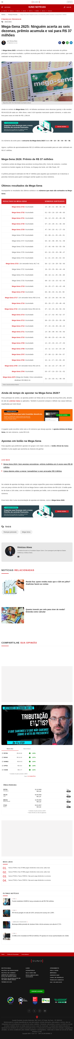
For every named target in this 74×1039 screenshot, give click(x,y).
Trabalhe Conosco (57, 980)
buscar (69, 7)
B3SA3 (6, 757)
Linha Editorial (25, 954)
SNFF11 (31, 10)
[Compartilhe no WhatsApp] (67, 42)
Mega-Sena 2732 (18, 212)
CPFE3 (6, 765)
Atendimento (54, 968)
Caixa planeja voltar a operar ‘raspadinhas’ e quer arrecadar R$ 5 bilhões (32, 471)
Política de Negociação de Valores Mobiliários (10, 979)
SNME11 (37, 10)
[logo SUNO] (35, 2)
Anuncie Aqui (54, 975)
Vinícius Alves (24, 547)
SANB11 (6, 761)
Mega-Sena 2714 (18, 315)
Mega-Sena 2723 (12, 263)
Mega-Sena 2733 (18, 207)
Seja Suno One (31, 972)
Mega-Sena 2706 (18, 360)
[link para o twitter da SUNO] (34, 1011)
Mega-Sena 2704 (18, 371)
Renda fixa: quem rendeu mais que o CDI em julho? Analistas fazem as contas (48, 583)
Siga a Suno (54, 970)
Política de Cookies (8, 972)
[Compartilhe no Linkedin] (71, 42)
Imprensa (53, 972)
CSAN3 (6, 770)
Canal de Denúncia (57, 977)
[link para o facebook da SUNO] (29, 1011)
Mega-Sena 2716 (18, 303)
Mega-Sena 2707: (18, 354)
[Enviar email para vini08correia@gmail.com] (18, 557)
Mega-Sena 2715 (11, 309)
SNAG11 (12, 10)
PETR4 (6, 753)
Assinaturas (30, 970)
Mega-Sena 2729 (18, 229)
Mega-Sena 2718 (18, 292)
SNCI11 (43, 10)
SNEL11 (18, 10)
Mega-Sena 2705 (11, 366)
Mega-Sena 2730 (18, 224)
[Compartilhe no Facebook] (59, 42)
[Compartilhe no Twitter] (63, 42)
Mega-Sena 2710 (18, 337)
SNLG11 (50, 10)
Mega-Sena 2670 (9, 377)
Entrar (70, 2)
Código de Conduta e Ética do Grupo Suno (8, 975)
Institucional (6, 968)
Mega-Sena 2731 (18, 218)
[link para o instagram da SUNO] (39, 1011)
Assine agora (37, 991)
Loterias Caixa (14, 401)
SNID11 (24, 10)
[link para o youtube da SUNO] (45, 1011)
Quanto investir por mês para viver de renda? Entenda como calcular (45, 610)
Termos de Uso (6, 982)
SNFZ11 (5, 10)
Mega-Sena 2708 (18, 349)
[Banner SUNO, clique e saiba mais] (37, 128)
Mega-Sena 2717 (11, 298)
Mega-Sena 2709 (18, 343)
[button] (6, 7)
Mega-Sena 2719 (18, 286)
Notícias (3, 14)
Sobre (2, 954)
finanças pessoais (10, 532)
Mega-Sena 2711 (18, 332)
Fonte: (30, 776)
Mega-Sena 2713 (18, 320)
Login (28, 968)
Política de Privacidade (13, 954)
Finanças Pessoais (13, 14)
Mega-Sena (8, 21)
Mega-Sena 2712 (18, 326)
